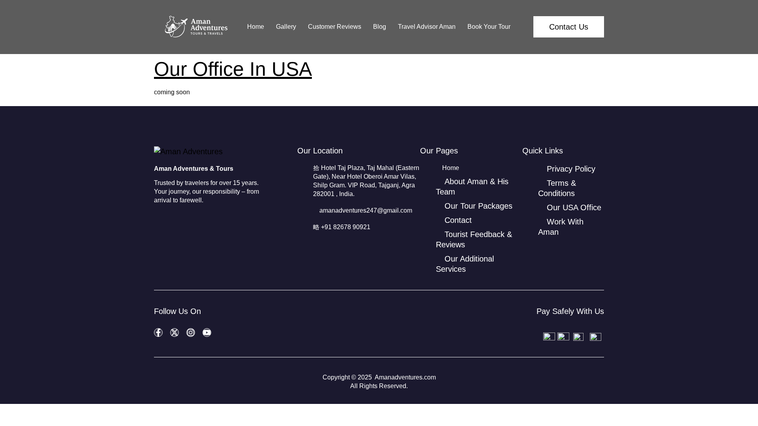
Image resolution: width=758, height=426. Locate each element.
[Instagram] (190, 332)
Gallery (286, 26)
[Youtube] (207, 332)
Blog (379, 26)
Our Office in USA (233, 69)
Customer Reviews (334, 26)
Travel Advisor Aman (427, 26)
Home (255, 26)
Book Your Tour (488, 26)
